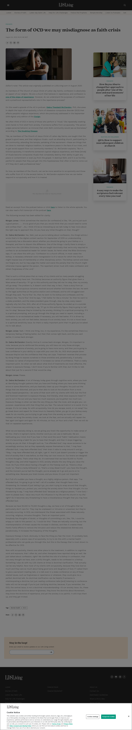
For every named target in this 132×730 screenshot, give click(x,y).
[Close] (128, 716)
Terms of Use (56, 724)
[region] (66, 716)
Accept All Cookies (108, 716)
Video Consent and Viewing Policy (20, 726)
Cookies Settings (92, 716)
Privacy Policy (68, 724)
